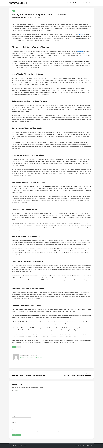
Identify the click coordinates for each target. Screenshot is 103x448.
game (13, 11)
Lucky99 (18, 347)
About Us (69, 2)
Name (13, 409)
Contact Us (76, 2)
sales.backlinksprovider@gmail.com (21, 17)
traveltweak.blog (18, 2)
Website (14, 422)
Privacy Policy (84, 2)
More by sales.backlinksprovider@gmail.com (31, 357)
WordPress (82, 445)
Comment (15, 390)
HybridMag (90, 445)
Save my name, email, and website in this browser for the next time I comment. (35, 431)
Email (14, 416)
